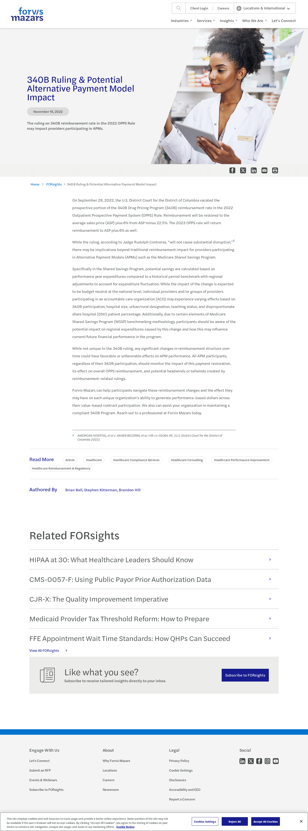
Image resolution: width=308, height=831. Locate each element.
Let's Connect (39, 760)
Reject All (235, 821)
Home (35, 184)
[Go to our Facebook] (259, 760)
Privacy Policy (179, 760)
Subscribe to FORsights (245, 675)
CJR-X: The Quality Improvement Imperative (98, 599)
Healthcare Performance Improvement (241, 460)
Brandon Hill (130, 489)
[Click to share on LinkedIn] (254, 170)
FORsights (54, 184)
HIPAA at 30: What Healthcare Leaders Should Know (111, 559)
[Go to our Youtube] (276, 760)
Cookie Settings (181, 770)
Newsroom (111, 789)
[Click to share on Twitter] (243, 170)
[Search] (179, 8)
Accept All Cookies (266, 821)
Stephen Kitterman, (101, 489)
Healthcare (94, 460)
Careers (223, 8)
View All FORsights (44, 650)
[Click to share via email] (264, 170)
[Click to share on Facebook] (232, 170)
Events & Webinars (43, 779)
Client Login (199, 8)
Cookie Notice (125, 827)
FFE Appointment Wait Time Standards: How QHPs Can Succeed (129, 638)
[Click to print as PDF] (275, 170)
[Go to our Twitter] (251, 760)
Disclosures (177, 779)
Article (70, 460)
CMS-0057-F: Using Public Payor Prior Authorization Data (120, 579)
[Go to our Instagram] (267, 760)
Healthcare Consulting (187, 460)
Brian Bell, (74, 489)
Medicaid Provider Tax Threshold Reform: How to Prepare (119, 618)
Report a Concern (182, 799)
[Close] (301, 821)
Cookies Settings (205, 821)
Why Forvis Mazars (116, 760)
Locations (110, 770)
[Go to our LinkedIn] (242, 760)
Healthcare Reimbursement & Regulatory (61, 468)
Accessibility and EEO (184, 789)
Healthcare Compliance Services (136, 460)
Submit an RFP (40, 770)
